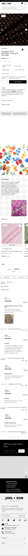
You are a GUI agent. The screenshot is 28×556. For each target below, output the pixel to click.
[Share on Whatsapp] (22, 49)
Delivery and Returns (7, 100)
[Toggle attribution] (26, 477)
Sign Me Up (21, 515)
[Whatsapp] (8, 520)
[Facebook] (3, 520)
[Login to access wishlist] (26, 49)
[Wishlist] (18, 4)
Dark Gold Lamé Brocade (14, 329)
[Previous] (20, 219)
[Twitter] (14, 520)
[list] (14, 319)
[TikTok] (25, 520)
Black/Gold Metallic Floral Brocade (16, 431)
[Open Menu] (25, 4)
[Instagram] (20, 520)
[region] (14, 467)
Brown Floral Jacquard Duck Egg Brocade (12, 358)
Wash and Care (5, 104)
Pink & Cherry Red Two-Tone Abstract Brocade (14, 408)
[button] (22, 330)
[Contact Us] (14, 4)
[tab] (7, 277)
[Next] (25, 219)
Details (3, 88)
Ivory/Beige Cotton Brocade (15, 384)
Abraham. (14, 91)
